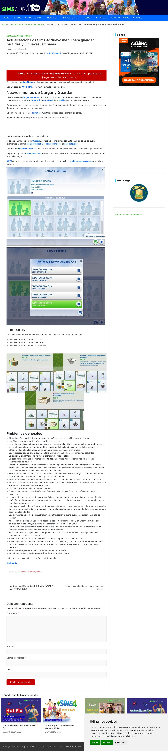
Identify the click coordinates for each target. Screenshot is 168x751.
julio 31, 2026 (50, 732)
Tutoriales (101, 18)
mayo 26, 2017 (12, 49)
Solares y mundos (120, 18)
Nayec (18, 732)
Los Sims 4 (31, 571)
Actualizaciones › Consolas (13, 717)
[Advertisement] (51, 62)
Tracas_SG (23, 49)
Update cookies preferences (128, 214)
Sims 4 (39, 571)
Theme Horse (69, 746)
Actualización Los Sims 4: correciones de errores (84, 587)
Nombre (11, 646)
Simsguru (23, 746)
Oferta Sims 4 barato (53, 720)
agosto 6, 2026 (9, 732)
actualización (20, 571)
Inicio (6, 18)
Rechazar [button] (107, 742)
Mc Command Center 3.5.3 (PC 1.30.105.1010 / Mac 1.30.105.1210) (31, 587)
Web (9, 669)
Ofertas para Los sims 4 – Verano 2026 (59, 727)
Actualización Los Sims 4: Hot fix (19, 727)
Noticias (17, 18)
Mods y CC (52, 18)
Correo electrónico (16, 658)
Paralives (137, 18)
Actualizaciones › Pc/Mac (19, 36)
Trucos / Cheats (71, 18)
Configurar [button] (120, 742)
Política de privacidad (40, 746)
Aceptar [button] (95, 742)
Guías (87, 18)
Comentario (13, 613)
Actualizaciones (33, 18)
